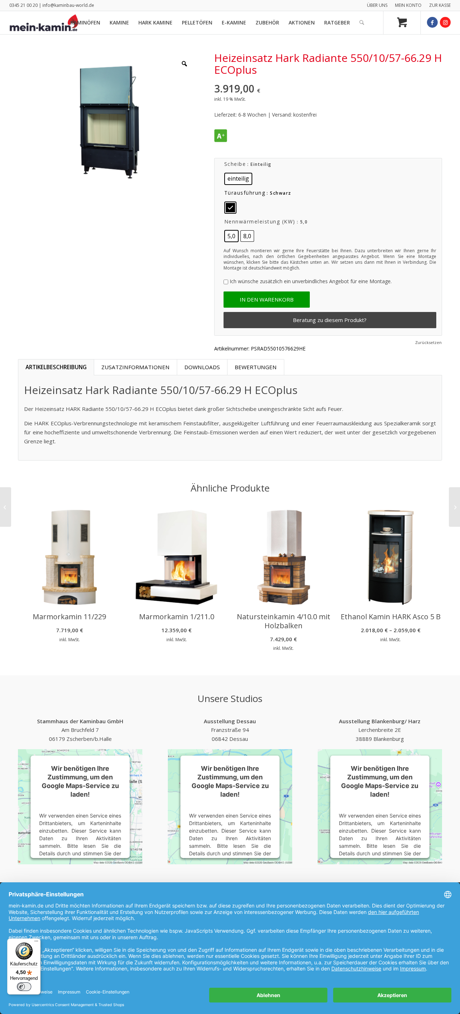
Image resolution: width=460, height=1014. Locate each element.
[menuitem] (377, 5)
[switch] (24, 986)
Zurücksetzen (428, 342)
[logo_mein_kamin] (44, 22)
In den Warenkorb (267, 299)
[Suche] (362, 22)
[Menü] (36, 942)
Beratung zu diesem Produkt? (330, 319)
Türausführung (245, 192)
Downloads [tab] (202, 367)
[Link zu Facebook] (432, 22)
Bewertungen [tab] (256, 367)
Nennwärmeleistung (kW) (259, 221)
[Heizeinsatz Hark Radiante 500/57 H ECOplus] (5, 507)
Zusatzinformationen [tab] (135, 367)
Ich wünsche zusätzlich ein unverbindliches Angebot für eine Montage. (311, 281)
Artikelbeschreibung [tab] (56, 367)
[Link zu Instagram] (445, 22)
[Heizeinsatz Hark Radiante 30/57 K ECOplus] (454, 507)
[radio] (238, 178)
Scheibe (235, 164)
